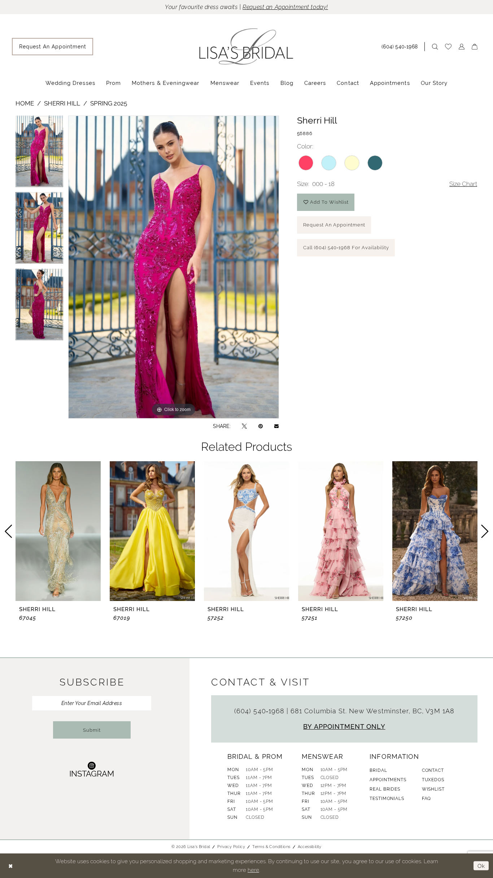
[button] (461, 46)
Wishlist (433, 789)
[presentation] (58, 531)
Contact (433, 770)
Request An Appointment (334, 225)
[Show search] (434, 46)
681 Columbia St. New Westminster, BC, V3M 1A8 (372, 711)
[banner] (246, 46)
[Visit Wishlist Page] (448, 46)
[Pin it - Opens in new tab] (260, 426)
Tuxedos (433, 779)
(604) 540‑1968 (260, 711)
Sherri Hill (62, 103)
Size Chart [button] (463, 183)
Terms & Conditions (271, 846)
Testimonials (387, 798)
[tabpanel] (39, 154)
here (253, 870)
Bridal (378, 770)
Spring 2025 (108, 103)
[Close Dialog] (10, 866)
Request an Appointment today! (285, 7)
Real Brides (385, 789)
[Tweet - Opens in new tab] (244, 426)
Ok (481, 866)
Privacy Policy (231, 846)
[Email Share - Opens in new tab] (276, 426)
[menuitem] (52, 46)
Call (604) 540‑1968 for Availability (346, 247)
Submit (92, 730)
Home (25, 103)
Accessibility (310, 846)
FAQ (426, 798)
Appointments (388, 779)
